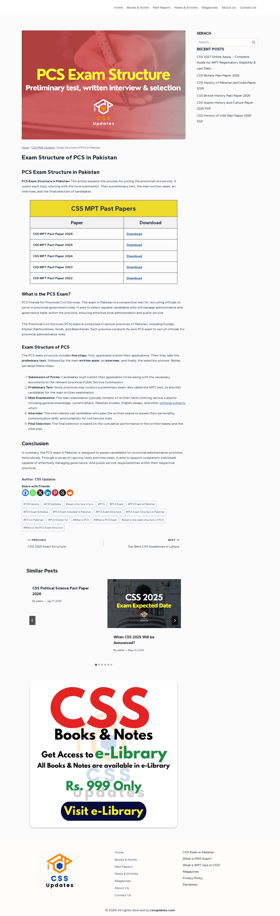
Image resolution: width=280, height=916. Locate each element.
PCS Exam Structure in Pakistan (145, 511)
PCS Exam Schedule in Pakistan (72, 511)
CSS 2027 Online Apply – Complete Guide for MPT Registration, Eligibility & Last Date (226, 62)
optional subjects (172, 403)
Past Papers (161, 7)
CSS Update (31, 504)
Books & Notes (138, 7)
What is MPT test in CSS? (201, 865)
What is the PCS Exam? (46, 294)
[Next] (175, 620)
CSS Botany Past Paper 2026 (218, 75)
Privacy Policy (193, 878)
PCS (101, 504)
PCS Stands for (58, 519)
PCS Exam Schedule (35, 511)
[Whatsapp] (33, 492)
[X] (40, 492)
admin (39, 601)
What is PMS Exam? (197, 858)
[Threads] (62, 492)
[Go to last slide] (32, 620)
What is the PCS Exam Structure (43, 527)
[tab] (96, 665)
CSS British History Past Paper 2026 (223, 95)
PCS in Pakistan (33, 519)
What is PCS (81, 519)
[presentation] (144, 603)
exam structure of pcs (79, 504)
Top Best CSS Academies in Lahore (153, 543)
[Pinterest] (55, 492)
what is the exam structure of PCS (142, 519)
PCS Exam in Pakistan (141, 504)
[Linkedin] (47, 492)
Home (118, 7)
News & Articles (186, 7)
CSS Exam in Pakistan (198, 852)
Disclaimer (190, 884)
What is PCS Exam (105, 519)
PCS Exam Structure (108, 511)
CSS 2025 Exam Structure (47, 543)
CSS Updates (45, 479)
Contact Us (248, 7)
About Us (229, 7)
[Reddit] (70, 492)
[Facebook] (25, 492)
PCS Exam (116, 504)
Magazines (210, 7)
